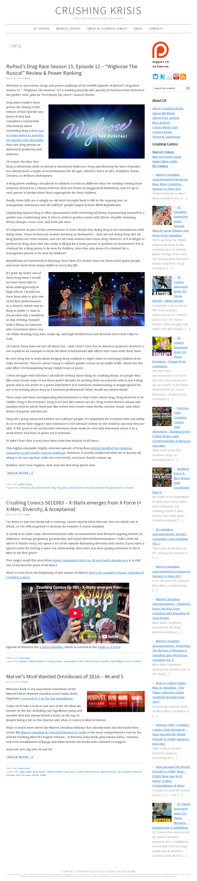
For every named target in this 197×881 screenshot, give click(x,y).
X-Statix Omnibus (51, 647)
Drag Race (62, 488)
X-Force (128, 661)
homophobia (70, 661)
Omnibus (105, 661)
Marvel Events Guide (166, 157)
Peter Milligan (117, 661)
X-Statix (137, 661)
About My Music (163, 113)
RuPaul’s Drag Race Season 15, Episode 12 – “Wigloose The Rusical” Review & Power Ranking (71, 69)
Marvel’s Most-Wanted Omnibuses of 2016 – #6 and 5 (65, 676)
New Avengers (124, 772)
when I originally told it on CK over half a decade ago (90, 560)
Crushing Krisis (98, 10)
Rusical (130, 488)
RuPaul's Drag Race (85, 488)
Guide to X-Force (109, 647)
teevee (29, 484)
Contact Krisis (162, 132)
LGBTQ (71, 488)
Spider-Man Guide (165, 161)
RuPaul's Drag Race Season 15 (110, 488)
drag (54, 488)
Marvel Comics (92, 661)
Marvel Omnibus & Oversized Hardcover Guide (54, 732)
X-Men (43, 775)
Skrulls (35, 775)
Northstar (137, 772)
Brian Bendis (39, 772)
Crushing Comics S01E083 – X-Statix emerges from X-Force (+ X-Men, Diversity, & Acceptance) (73, 506)
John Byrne (69, 772)
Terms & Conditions (166, 137)
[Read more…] (19, 474)
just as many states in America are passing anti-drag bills (25, 135)
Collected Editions (36, 661)
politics (21, 484)
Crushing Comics (54, 661)
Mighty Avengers (108, 772)
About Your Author (165, 118)
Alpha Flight (26, 772)
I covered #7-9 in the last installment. (47, 698)
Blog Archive (161, 122)
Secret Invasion (23, 775)
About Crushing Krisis (167, 108)
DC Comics (160, 166)
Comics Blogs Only (165, 127)
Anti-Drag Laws (27, 488)
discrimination (43, 488)
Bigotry (23, 661)
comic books (24, 658)
